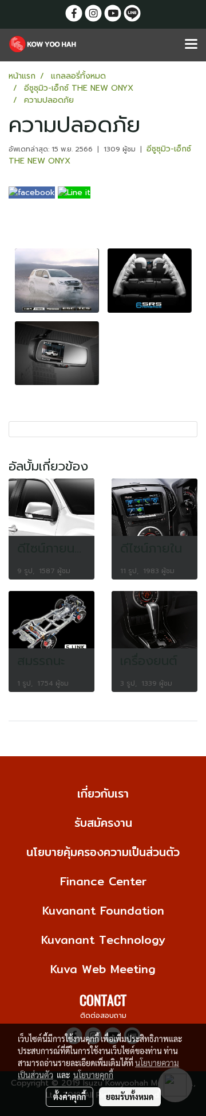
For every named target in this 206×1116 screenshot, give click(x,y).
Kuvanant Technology (103, 939)
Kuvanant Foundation (103, 910)
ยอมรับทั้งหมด (130, 1096)
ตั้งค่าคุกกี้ (69, 1096)
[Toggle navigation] (191, 44)
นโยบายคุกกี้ (93, 1075)
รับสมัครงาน (103, 822)
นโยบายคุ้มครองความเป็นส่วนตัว (103, 852)
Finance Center (103, 881)
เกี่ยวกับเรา (103, 793)
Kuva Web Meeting (103, 969)
